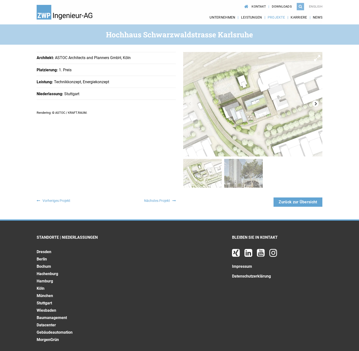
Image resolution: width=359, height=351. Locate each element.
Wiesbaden (46, 310)
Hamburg (45, 281)
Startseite (245, 4)
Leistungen (251, 17)
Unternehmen (222, 17)
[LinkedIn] (248, 254)
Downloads (282, 6)
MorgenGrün (48, 339)
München (45, 295)
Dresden (44, 251)
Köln (40, 288)
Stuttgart (44, 303)
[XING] (236, 254)
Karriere (299, 17)
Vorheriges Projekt (56, 201)
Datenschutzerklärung (251, 276)
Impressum (242, 266)
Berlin (42, 259)
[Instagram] (273, 254)
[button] (318, 56)
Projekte (276, 17)
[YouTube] (261, 254)
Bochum (44, 266)
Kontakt (259, 6)
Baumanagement (52, 317)
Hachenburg (47, 273)
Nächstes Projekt (157, 201)
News (317, 17)
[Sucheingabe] (300, 6)
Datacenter (46, 325)
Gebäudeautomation (55, 332)
